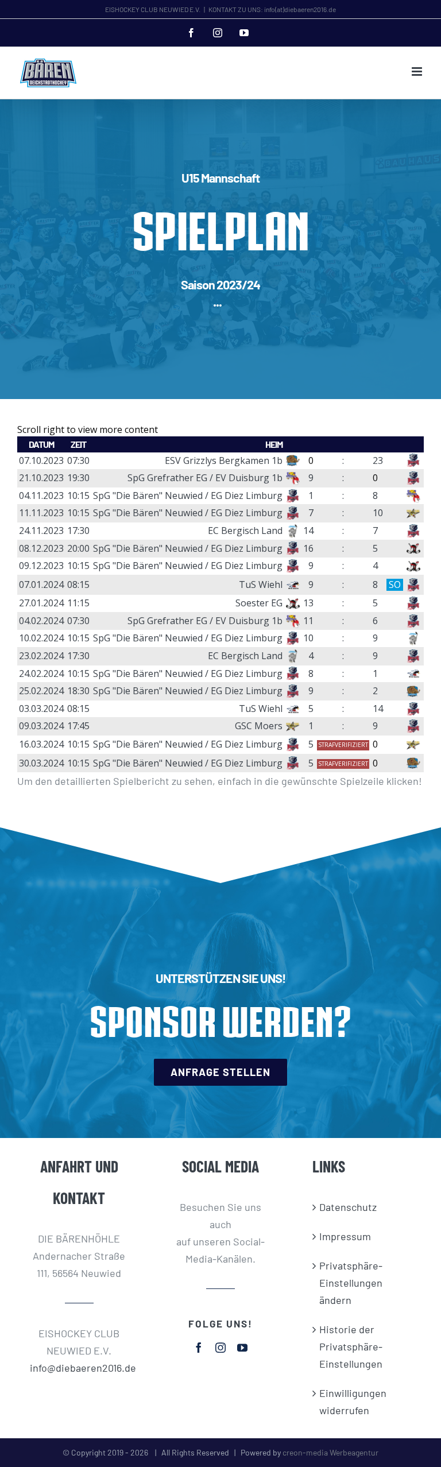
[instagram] (220, 1347)
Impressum (345, 1236)
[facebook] (199, 1347)
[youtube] (242, 1347)
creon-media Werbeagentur (330, 1452)
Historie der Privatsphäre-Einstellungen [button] (350, 1346)
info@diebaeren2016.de (79, 1367)
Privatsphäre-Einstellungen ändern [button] (350, 1282)
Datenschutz (348, 1207)
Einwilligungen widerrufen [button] (352, 1401)
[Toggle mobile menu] (418, 71)
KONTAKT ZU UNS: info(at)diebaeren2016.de (272, 9)
